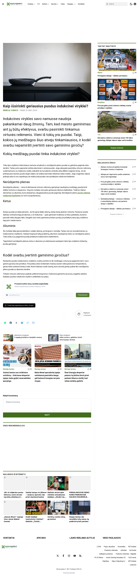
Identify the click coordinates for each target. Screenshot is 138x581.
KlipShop (106, 561)
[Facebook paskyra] (63, 556)
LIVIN (99, 547)
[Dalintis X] (16, 323)
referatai (124, 550)
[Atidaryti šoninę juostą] (3, 4)
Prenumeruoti (82, 295)
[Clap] (78, 314)
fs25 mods (132, 557)
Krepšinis (101, 102)
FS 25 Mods (98, 557)
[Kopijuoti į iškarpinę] (28, 323)
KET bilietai (132, 547)
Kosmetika (121, 547)
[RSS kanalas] (80, 556)
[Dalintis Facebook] (11, 323)
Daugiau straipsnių (117, 148)
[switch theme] (131, 4)
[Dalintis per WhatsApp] (5, 323)
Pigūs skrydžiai (109, 547)
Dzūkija (30, 4)
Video (63, 4)
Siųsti (47, 415)
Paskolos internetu (111, 550)
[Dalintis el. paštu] (33, 323)
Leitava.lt (133, 565)
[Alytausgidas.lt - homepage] (14, 4)
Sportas (54, 4)
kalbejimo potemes (106, 554)
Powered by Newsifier (69, 573)
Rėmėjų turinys (10, 110)
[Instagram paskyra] (69, 556)
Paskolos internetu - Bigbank (126, 554)
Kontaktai (81, 4)
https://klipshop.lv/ (118, 561)
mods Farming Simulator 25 (115, 557)
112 (38, 4)
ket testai (133, 550)
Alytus (100, 73)
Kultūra (44, 4)
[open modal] (135, 4)
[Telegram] (22, 323)
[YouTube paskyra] (74, 556)
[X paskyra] (57, 556)
